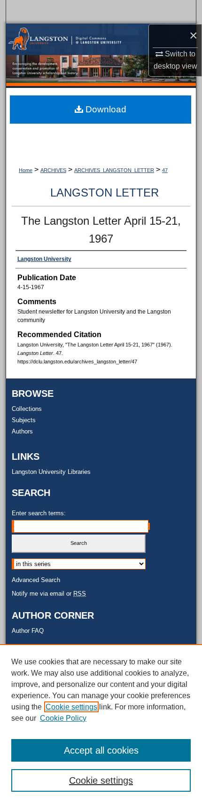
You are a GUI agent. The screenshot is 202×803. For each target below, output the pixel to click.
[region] (101, 723)
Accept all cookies (101, 750)
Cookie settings (71, 707)
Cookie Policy (63, 718)
